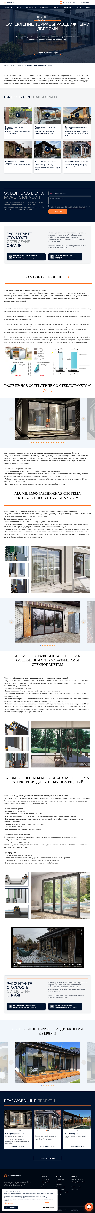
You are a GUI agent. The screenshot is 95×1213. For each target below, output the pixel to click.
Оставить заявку (57, 211)
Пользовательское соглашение (61, 1209)
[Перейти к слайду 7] (50, 645)
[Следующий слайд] (83, 419)
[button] (84, 2)
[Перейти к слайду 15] (53, 442)
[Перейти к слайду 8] (41, 442)
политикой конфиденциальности (76, 207)
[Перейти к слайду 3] (33, 442)
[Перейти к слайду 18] (58, 442)
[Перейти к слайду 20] (61, 442)
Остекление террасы (17, 65)
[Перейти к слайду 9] (43, 442)
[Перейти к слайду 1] (40, 645)
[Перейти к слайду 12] (48, 442)
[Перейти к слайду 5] (36, 442)
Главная (6, 65)
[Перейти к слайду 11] (46, 442)
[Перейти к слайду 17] (56, 442)
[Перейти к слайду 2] (31, 442)
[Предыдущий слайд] (11, 419)
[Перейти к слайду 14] (51, 442)
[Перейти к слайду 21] (63, 442)
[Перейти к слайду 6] (38, 442)
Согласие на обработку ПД (74, 1209)
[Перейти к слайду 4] (45, 645)
